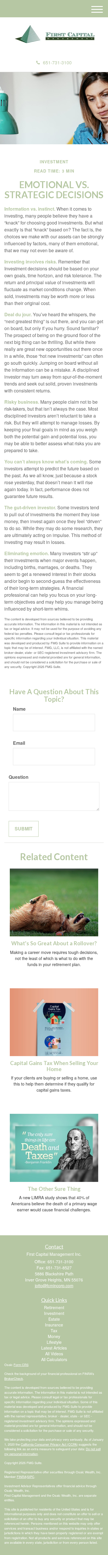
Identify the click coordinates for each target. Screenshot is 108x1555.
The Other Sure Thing (54, 1189)
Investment (54, 1313)
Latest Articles (54, 1348)
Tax (54, 1330)
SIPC (30, 1476)
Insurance (54, 1325)
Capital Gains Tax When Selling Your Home (54, 1066)
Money (54, 1336)
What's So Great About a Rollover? (54, 943)
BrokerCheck (13, 1378)
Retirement (54, 1307)
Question (19, 777)
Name (19, 709)
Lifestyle (54, 1342)
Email (19, 743)
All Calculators (54, 1359)
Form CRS (21, 1364)
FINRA (21, 1476)
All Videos (54, 1353)
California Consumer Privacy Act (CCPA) (49, 1444)
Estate (54, 1319)
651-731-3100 (57, 62)
